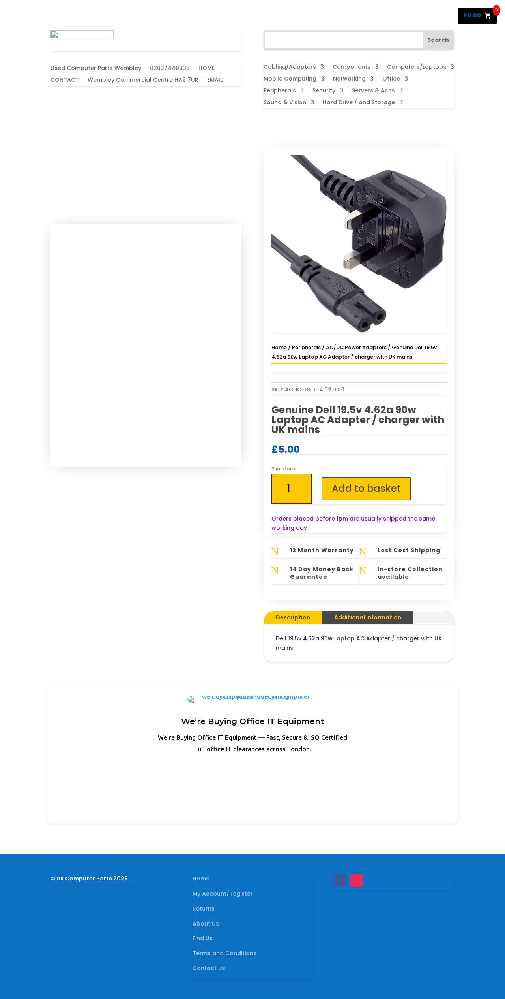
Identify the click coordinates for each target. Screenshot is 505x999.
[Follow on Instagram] (356, 880)
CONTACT (64, 80)
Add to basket (366, 488)
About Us (206, 924)
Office (391, 79)
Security (323, 91)
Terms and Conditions (224, 953)
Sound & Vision (285, 103)
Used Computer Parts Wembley (95, 68)
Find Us (203, 938)
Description (293, 617)
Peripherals (280, 91)
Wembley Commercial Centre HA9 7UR (143, 80)
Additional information (367, 617)
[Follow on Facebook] (341, 880)
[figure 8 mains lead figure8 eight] (359, 331)
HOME (206, 68)
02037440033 (170, 68)
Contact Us (209, 968)
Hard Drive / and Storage (359, 103)
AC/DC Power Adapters (356, 347)
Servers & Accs (373, 91)
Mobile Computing (290, 79)
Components (351, 67)
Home (279, 347)
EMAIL (215, 80)
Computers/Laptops (416, 67)
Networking (349, 79)
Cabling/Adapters (290, 67)
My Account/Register (223, 893)
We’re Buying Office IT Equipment (252, 721)
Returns (204, 908)
